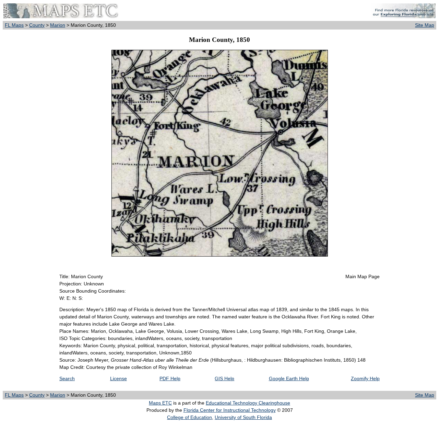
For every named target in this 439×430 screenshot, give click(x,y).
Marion (57, 25)
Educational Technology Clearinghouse (248, 403)
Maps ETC (160, 403)
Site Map (424, 25)
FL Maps (14, 25)
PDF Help (169, 378)
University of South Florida (243, 417)
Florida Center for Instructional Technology (229, 410)
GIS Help (224, 378)
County (37, 25)
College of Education (189, 417)
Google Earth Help (289, 378)
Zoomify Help (365, 378)
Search (67, 378)
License (118, 378)
